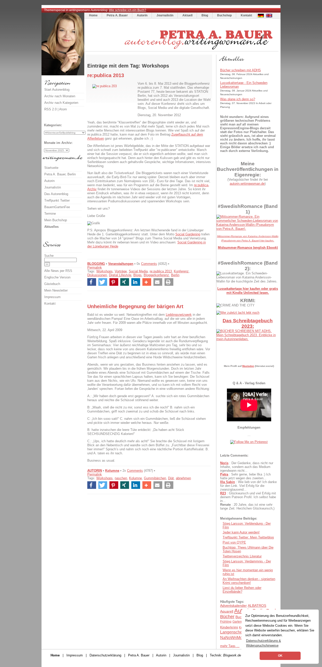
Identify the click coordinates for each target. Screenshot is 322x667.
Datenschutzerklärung (105, 655)
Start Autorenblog (56, 89)
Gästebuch (52, 284)
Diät (171, 478)
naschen (121, 478)
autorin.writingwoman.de (247, 183)
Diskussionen (97, 275)
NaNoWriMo (231, 638)
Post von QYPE (234, 542)
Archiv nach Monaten (59, 96)
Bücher (227, 616)
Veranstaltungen (120, 264)
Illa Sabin (227, 482)
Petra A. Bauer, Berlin (60, 174)
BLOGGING (96, 264)
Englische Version (57, 277)
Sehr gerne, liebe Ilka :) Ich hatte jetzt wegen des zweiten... (245, 476)
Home (93, 15)
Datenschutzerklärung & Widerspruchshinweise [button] (263, 643)
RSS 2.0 (50, 109)
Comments (149, 264)
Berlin (175, 275)
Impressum (52, 297)
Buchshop (224, 15)
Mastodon (248, 366)
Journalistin (164, 15)
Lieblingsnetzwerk (179, 314)
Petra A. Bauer (117, 15)
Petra (224, 474)
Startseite (51, 168)
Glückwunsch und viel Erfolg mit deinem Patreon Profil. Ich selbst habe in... (248, 497)
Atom (63, 109)
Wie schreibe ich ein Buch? (127, 10)
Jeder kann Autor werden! (241, 532)
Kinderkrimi (229, 627)
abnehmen (183, 478)
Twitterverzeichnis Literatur (242, 556)
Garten (237, 621)
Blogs (137, 275)
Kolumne (112, 470)
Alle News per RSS (58, 271)
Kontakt (246, 15)
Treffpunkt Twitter (57, 200)
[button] (91, 282)
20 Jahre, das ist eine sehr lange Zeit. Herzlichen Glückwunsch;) (247, 506)
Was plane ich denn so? (237, 99)
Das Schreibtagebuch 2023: (248, 323)
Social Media (138, 271)
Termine (50, 213)
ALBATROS (257, 606)
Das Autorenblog (56, 194)
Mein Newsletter (56, 290)
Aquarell (226, 611)
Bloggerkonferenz (156, 275)
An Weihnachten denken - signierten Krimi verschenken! (249, 581)
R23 (223, 493)
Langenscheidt (233, 632)
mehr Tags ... (229, 646)
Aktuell (187, 15)
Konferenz (181, 271)
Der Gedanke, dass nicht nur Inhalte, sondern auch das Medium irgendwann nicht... (246, 466)
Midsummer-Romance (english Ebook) (248, 247)
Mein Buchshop (55, 220)
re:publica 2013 (161, 271)
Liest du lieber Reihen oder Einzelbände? (242, 589)
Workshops (104, 271)
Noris (224, 463)
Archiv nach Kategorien (61, 103)
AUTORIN (94, 470)
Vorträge (121, 271)
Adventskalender (233, 606)
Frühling (225, 621)
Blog (205, 15)
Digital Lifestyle (120, 275)
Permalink (94, 267)
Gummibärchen (155, 478)
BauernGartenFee (57, 207)
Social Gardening (187, 234)
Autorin (142, 15)
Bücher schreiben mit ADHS (240, 70)
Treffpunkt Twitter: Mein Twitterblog (248, 537)
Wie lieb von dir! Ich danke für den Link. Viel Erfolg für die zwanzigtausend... (248, 485)
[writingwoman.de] (182, 50)
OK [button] (280, 655)
